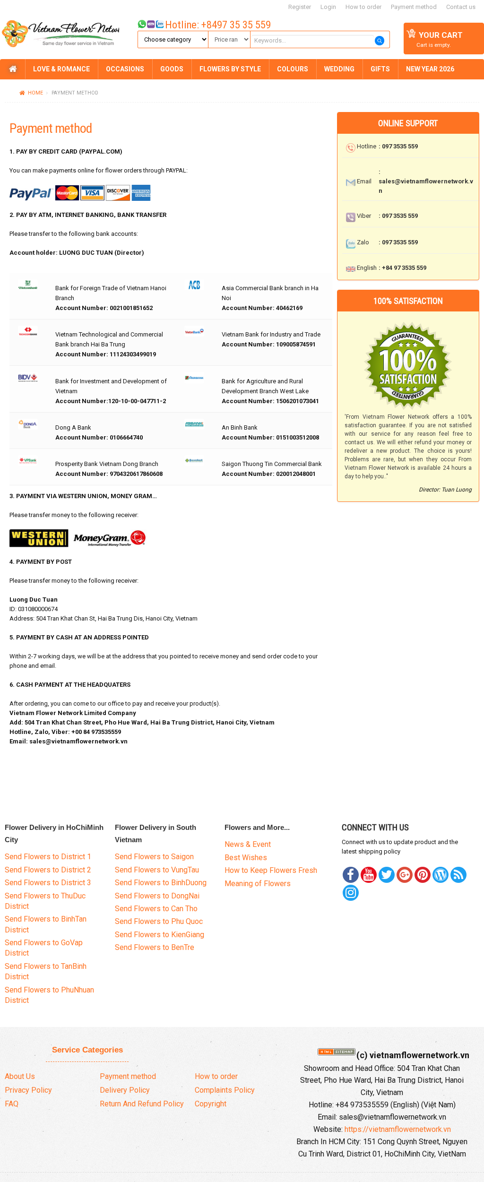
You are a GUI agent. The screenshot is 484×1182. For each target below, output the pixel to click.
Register (299, 6)
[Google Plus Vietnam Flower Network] (404, 875)
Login (328, 6)
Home (35, 93)
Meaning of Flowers (258, 883)
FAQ (11, 1103)
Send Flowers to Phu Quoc (159, 921)
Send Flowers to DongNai (157, 895)
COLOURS (292, 69)
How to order (363, 6)
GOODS (171, 69)
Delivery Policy (125, 1090)
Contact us (460, 6)
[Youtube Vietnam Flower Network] (369, 875)
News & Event (248, 844)
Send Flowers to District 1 (48, 856)
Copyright (210, 1103)
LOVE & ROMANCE (61, 69)
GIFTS (380, 69)
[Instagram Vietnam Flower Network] (351, 893)
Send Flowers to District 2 (48, 869)
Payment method (414, 6)
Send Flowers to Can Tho (156, 908)
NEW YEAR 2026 (430, 69)
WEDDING (339, 69)
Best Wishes (246, 857)
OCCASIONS (125, 69)
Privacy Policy (28, 1090)
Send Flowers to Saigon (154, 856)
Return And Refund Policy (142, 1103)
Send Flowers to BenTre (154, 947)
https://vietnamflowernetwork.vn (398, 1129)
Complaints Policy (225, 1090)
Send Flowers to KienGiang (159, 934)
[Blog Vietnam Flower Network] (440, 875)
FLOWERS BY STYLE (230, 69)
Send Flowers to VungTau (157, 869)
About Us (20, 1076)
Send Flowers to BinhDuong (161, 882)
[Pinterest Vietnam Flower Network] (386, 875)
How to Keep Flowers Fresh (271, 870)
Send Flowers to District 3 (48, 882)
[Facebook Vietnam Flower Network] (351, 875)
